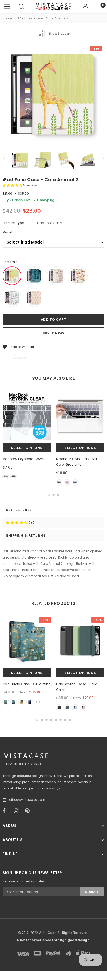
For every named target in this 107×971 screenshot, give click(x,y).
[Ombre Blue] (75, 483)
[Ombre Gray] (59, 483)
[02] (14, 702)
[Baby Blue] (75, 708)
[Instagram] (18, 811)
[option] (53, 95)
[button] (13, 185)
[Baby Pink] (83, 708)
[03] (22, 702)
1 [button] (49, 495)
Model (7, 232)
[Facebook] (6, 811)
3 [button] (58, 495)
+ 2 (38, 702)
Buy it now (53, 333)
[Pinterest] (29, 811)
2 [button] (53, 495)
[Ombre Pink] (67, 483)
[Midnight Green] (67, 708)
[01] (6, 702)
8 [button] (70, 720)
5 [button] (56, 720)
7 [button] (65, 720)
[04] (30, 702)
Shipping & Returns (25, 535)
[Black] (14, 477)
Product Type (13, 223)
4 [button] (51, 720)
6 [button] (60, 720)
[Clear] (6, 477)
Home (7, 18)
